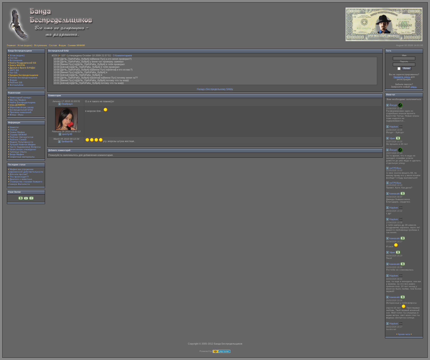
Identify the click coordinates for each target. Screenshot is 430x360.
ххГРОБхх (395, 168)
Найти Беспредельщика (22, 102)
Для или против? (19, 174)
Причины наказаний (20, 112)
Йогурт (393, 105)
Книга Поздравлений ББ (23, 63)
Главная (11, 45)
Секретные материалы (22, 157)
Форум (62, 45)
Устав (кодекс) (24, 45)
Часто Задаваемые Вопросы (25, 147)
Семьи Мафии (17, 132)
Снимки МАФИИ (76, 45)
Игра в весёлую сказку (22, 107)
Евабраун (67, 103)
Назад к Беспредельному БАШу (215, 89)
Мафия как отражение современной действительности (25, 170)
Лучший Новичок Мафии (23, 144)
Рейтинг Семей (18, 139)
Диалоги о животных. (21, 179)
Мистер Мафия (18, 100)
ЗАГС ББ (14, 70)
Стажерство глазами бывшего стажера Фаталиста (25, 182)
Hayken (393, 126)
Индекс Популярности (21, 142)
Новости (14, 127)
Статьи (13, 129)
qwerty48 (67, 134)
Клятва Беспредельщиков (23, 77)
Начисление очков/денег (23, 149)
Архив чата (404, 334)
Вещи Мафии (17, 154)
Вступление (40, 45)
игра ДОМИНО (17, 105)
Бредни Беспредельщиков (24, 75)
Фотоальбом (16, 85)
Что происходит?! (19, 176)
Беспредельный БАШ (21, 110)
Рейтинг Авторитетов (21, 137)
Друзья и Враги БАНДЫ (22, 67)
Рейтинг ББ (16, 82)
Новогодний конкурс (20, 97)
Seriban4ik (67, 141)
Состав (53, 45)
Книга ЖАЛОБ (17, 65)
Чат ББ (13, 72)
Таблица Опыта (18, 152)
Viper (392, 138)
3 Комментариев (122, 55)
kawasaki (394, 193)
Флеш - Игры (16, 114)
